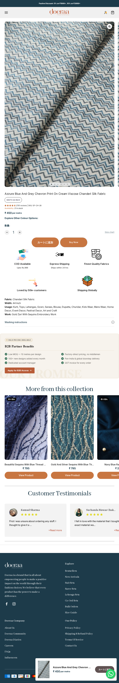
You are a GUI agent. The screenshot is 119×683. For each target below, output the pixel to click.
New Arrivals (72, 576)
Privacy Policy (73, 627)
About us (9, 627)
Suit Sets (69, 582)
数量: (7, 225)
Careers (9, 645)
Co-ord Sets (71, 600)
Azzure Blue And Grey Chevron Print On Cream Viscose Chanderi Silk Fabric (72, 667)
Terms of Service (74, 639)
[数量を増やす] (19, 232)
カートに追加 (45, 242)
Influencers (11, 657)
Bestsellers (71, 570)
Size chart (109, 232)
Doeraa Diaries (13, 639)
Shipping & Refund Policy (79, 633)
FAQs (7, 651)
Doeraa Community (15, 633)
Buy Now (73, 242)
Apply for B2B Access (18, 370)
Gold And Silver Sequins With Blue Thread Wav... (77, 464)
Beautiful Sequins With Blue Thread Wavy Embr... (31, 464)
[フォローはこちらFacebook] (7, 604)
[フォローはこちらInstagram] (14, 604)
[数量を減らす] (7, 232)
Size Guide (71, 612)
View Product (26, 475)
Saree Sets (70, 588)
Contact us (71, 645)
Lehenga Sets (72, 594)
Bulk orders (71, 606)
